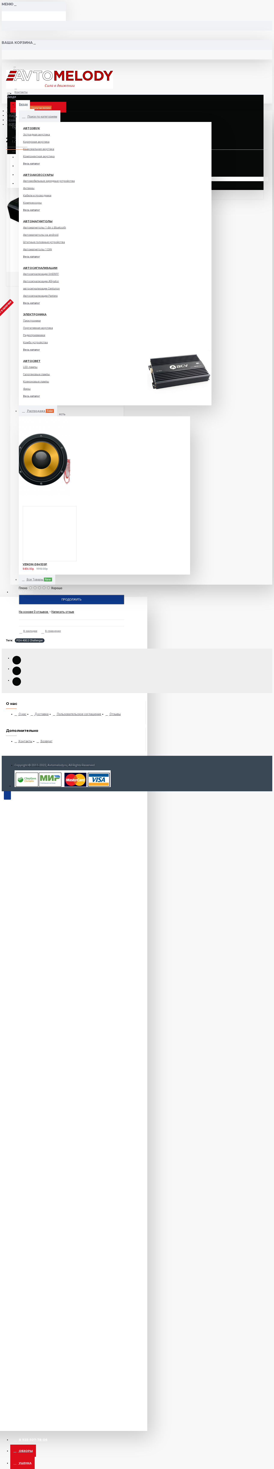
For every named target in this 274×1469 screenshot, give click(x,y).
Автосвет (31, 361)
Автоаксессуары (38, 174)
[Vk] (16, 671)
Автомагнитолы (37, 221)
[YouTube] (16, 660)
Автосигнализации (40, 268)
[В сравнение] (32, 568)
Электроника (34, 314)
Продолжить (71, 599)
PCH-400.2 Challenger (29, 640)
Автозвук (31, 128)
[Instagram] (16, 681)
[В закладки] (17, 568)
